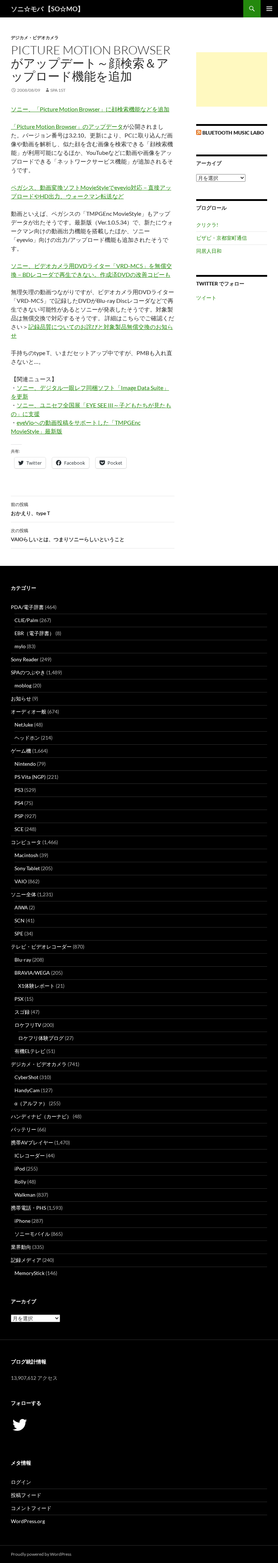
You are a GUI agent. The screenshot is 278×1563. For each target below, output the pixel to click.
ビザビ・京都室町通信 (221, 238)
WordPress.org (28, 1521)
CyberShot (26, 1077)
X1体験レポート (36, 986)
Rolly (20, 1182)
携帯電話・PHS (28, 1208)
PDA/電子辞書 (27, 607)
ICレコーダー (29, 1155)
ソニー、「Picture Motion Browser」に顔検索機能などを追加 (90, 109)
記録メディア (26, 1260)
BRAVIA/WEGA (32, 973)
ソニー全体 (23, 894)
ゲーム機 (21, 751)
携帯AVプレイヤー (32, 1142)
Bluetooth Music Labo (233, 132)
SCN (19, 920)
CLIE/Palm (26, 620)
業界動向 (21, 1247)
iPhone (22, 1221)
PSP (19, 816)
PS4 (18, 803)
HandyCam (27, 1090)
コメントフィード (31, 1508)
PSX (19, 999)
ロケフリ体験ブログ (41, 1038)
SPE (18, 933)
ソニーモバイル (32, 1234)
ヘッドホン (27, 738)
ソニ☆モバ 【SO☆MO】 (47, 9)
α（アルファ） (31, 1103)
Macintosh (26, 855)
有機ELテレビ (29, 1051)
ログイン (21, 1482)
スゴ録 (22, 1012)
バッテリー (23, 1129)
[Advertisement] (231, 79)
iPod (19, 1168)
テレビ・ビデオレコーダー (41, 946)
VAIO (20, 881)
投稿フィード (26, 1495)
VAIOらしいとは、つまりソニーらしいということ (68, 535)
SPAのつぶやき (28, 672)
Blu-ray (22, 960)
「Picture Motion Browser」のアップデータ (67, 126)
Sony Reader (25, 659)
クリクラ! (207, 225)
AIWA (21, 907)
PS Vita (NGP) (30, 777)
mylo (20, 646)
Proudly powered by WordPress (41, 1554)
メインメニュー (269, 8)
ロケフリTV (27, 1025)
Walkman (24, 1195)
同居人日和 (209, 251)
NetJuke (23, 724)
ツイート (206, 298)
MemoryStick (29, 1273)
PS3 (18, 790)
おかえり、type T (30, 509)
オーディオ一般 (28, 711)
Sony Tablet (27, 868)
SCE (19, 829)
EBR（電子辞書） (34, 633)
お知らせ (21, 698)
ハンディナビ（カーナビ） (41, 1116)
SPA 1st (58, 90)
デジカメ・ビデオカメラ (35, 37)
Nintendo (25, 764)
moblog (22, 685)
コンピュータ (26, 842)
